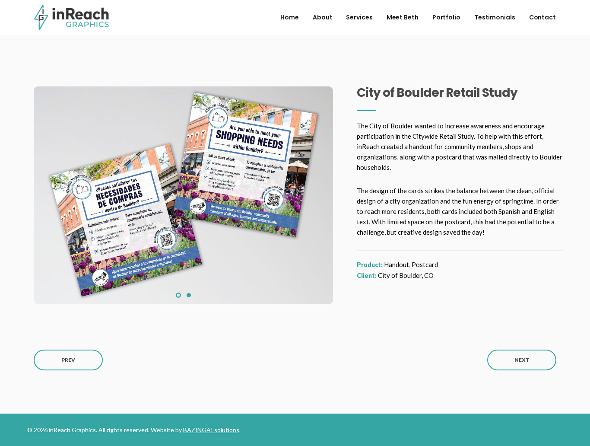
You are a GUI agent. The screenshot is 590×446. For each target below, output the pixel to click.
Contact (542, 17)
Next (522, 360)
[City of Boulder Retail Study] (183, 194)
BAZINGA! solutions (211, 429)
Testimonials (494, 17)
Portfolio (446, 17)
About (323, 17)
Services (359, 17)
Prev (68, 360)
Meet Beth (403, 17)
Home (289, 17)
